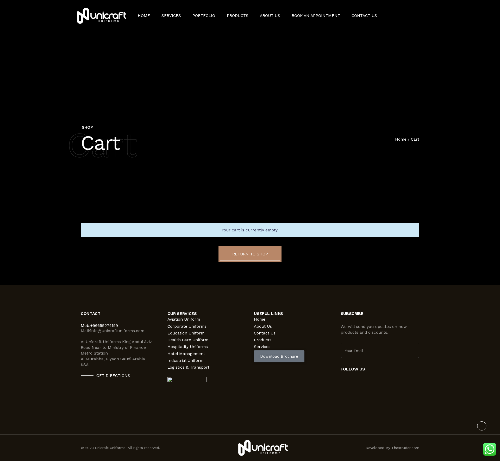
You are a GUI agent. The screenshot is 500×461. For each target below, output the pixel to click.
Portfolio (203, 16)
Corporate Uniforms (187, 326)
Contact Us (364, 16)
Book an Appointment (316, 16)
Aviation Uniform (183, 319)
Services (262, 346)
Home (144, 16)
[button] (279, 356)
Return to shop (250, 254)
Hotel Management (186, 353)
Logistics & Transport (188, 367)
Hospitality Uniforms (187, 346)
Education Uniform (185, 333)
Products (237, 16)
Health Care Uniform (187, 340)
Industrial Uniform (185, 360)
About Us (270, 16)
